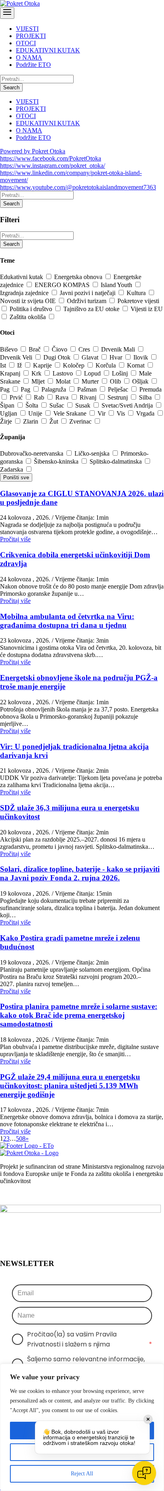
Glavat (91, 357)
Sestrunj (118, 397)
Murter (91, 381)
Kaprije (43, 365)
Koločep (74, 365)
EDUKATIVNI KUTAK (48, 50)
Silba (146, 397)
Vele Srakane (70, 413)
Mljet (38, 381)
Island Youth (117, 284)
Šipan (8, 405)
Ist (4, 365)
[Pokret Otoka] (20, 3)
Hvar (116, 357)
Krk (37, 373)
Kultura (137, 292)
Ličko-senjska (92, 453)
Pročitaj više (15, 539)
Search (11, 87)
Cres (85, 349)
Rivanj (89, 397)
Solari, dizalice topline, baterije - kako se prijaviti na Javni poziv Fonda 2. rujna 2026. (80, 873)
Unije (36, 413)
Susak (83, 405)
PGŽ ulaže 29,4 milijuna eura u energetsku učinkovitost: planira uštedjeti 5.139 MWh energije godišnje (70, 1086)
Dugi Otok (57, 357)
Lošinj (120, 373)
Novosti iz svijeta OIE (28, 300)
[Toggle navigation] (7, 13)
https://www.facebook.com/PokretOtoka (50, 158)
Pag (5, 389)
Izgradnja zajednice (25, 292)
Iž (20, 365)
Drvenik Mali (119, 349)
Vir (102, 413)
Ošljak (141, 381)
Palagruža (54, 389)
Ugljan (9, 413)
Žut (54, 421)
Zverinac (81, 421)
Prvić (17, 397)
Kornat (136, 365)
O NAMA (29, 57)
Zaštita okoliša (28, 316)
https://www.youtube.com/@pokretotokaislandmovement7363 (78, 187)
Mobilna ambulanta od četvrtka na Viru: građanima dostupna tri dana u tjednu (67, 620)
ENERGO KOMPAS (63, 284)
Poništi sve (16, 477)
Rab (40, 397)
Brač (35, 349)
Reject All (82, 1474)
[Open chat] (144, 1473)
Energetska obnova (79, 276)
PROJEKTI (31, 35)
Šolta (32, 405)
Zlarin (31, 421)
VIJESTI (27, 28)
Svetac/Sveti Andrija (128, 405)
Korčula (106, 365)
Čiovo (60, 349)
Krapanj (11, 373)
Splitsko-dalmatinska (116, 461)
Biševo (9, 349)
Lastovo (63, 373)
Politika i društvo (32, 308)
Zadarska (12, 469)
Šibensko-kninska (57, 461)
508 (20, 1138)
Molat (64, 381)
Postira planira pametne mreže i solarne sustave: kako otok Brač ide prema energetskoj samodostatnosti (78, 1015)
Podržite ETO (33, 64)
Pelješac (119, 389)
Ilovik (141, 357)
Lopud (93, 373)
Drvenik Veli (17, 357)
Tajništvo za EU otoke (92, 308)
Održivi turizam (87, 300)
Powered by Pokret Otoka (32, 151)
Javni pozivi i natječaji (88, 292)
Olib (116, 381)
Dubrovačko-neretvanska (32, 453)
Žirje (7, 421)
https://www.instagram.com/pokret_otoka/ (52, 165)
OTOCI (26, 43)
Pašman (87, 389)
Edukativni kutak (22, 276)
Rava (62, 397)
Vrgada (146, 413)
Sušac (57, 405)
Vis (122, 413)
